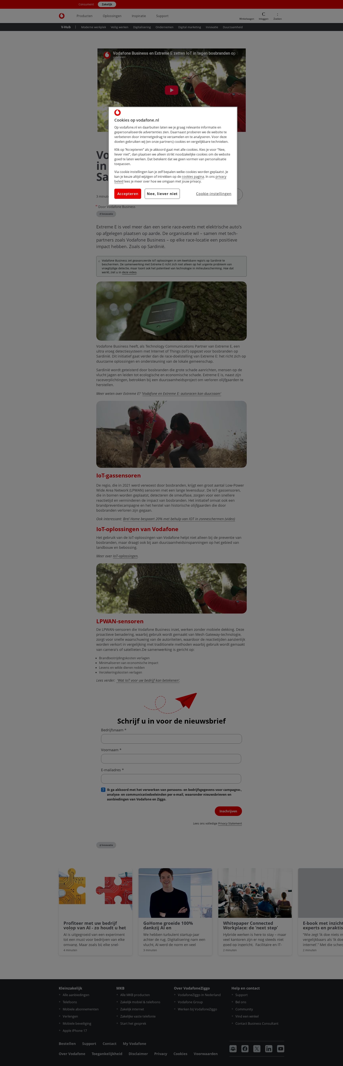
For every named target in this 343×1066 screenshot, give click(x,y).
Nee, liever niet (162, 193)
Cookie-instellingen (213, 193)
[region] (172, 156)
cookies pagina (193, 176)
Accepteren (127, 193)
